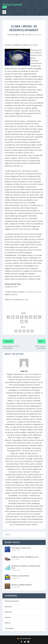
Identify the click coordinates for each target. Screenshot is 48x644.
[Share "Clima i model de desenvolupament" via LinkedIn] (30, 317)
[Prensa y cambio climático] (7, 586)
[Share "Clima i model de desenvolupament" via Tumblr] (22, 317)
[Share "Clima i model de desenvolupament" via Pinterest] (26, 317)
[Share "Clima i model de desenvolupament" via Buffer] (35, 317)
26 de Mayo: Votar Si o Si (21, 548)
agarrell (17, 34)
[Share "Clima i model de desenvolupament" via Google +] (17, 317)
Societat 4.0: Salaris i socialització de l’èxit (25, 567)
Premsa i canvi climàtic (20, 576)
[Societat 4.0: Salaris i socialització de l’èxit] (7, 567)
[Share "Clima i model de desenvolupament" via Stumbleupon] (39, 317)
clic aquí (25, 299)
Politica (7, 623)
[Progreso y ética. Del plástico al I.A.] (7, 558)
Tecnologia (9, 628)
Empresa (8, 612)
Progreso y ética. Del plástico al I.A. (25, 557)
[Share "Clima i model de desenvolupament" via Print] (26, 321)
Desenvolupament (12, 601)
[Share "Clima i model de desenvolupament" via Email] (22, 321)
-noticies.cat (31, 292)
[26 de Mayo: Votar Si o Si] (7, 549)
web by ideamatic (25, 638)
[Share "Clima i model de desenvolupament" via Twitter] (13, 317)
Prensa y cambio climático (21, 585)
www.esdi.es (33, 45)
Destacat (8, 606)
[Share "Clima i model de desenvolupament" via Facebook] (8, 317)
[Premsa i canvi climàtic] (7, 577)
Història (8, 617)
